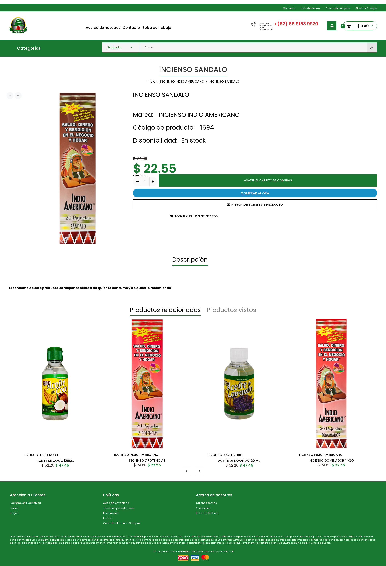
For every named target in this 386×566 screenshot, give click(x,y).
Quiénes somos (206, 503)
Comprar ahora (255, 193)
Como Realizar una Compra (121, 523)
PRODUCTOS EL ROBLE (42, 455)
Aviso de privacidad (116, 503)
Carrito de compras (338, 8)
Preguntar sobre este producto (257, 204)
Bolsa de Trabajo (207, 513)
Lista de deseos (310, 8)
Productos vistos (231, 310)
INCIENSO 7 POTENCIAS (147, 460)
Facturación (111, 513)
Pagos (14, 513)
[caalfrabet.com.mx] (18, 32)
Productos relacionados (165, 310)
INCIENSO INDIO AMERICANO (199, 114)
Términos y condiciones (118, 508)
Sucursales (203, 508)
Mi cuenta (289, 8)
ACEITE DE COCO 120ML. (55, 460)
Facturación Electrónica (25, 503)
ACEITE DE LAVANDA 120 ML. (239, 460)
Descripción (190, 259)
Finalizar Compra (366, 8)
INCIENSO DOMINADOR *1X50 (331, 460)
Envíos (14, 508)
